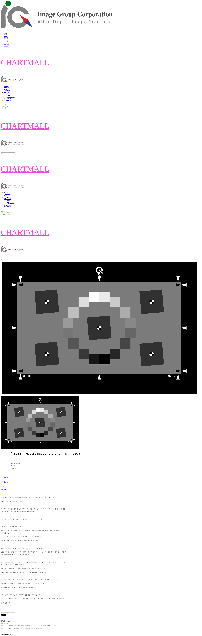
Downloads (9, 43)
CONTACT (6, 46)
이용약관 (3, 620)
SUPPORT (6, 39)
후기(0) (3, 486)
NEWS (5, 36)
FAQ (8, 40)
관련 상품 (3, 489)
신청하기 (3, 615)
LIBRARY (6, 37)
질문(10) (3, 487)
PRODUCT (6, 34)
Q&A (8, 41)
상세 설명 (3, 481)
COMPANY (6, 44)
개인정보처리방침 (5, 621)
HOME (5, 33)
